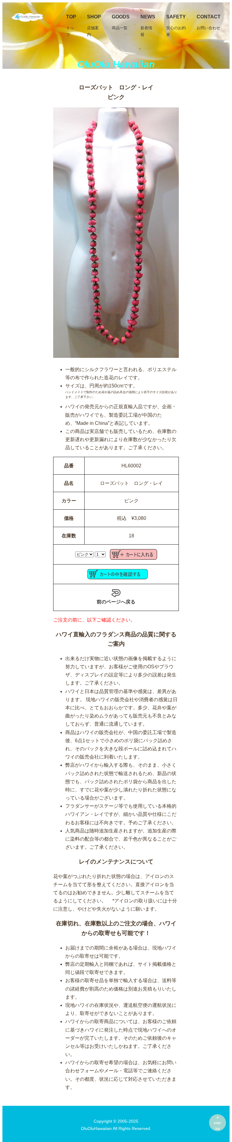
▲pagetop (217, 1122)
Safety (176, 25)
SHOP (94, 25)
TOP (71, 25)
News (147, 25)
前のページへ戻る (116, 601)
